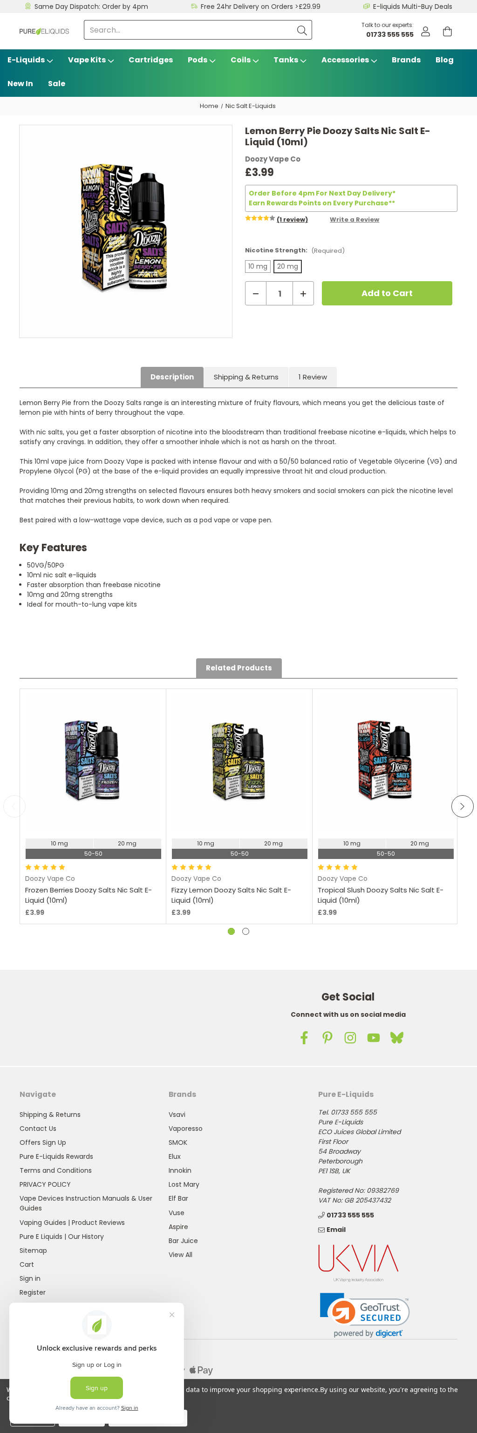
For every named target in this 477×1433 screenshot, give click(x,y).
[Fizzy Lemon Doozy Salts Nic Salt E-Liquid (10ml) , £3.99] (239, 762)
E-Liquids (26, 59)
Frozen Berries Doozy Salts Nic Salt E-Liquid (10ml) (88, 895)
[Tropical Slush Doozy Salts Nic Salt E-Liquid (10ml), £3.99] (385, 762)
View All (180, 1254)
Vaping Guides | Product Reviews (72, 1222)
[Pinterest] (327, 1037)
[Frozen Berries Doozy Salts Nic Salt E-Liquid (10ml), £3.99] (93, 762)
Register (33, 1292)
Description (172, 377)
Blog (445, 59)
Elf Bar (178, 1198)
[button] (365, 1315)
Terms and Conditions (56, 1170)
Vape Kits (87, 59)
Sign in (30, 1278)
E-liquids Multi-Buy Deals (412, 6)
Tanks (285, 59)
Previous (14, 806)
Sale (56, 83)
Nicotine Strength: (295, 250)
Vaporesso (186, 1128)
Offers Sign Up (43, 1142)
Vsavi (177, 1114)
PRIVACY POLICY (45, 1184)
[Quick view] (93, 805)
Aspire (178, 1226)
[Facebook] (304, 1037)
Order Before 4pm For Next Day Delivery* (322, 193)
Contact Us (38, 1128)
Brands (406, 59)
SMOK (178, 1142)
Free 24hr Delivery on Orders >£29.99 (260, 6)
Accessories (345, 59)
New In (20, 83)
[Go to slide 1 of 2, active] (231, 931)
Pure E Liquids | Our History (62, 1236)
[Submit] (302, 30)
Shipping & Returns (246, 377)
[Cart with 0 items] (447, 31)
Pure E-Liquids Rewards (56, 1156)
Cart (27, 1264)
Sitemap (33, 1250)
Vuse (176, 1212)
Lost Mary (184, 1184)
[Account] (426, 31)
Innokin (180, 1170)
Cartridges (151, 59)
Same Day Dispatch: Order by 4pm (91, 6)
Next (462, 806)
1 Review (313, 377)
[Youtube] (373, 1037)
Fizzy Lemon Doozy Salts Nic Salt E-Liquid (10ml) (231, 895)
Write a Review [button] (354, 219)
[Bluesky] (396, 1037)
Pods (197, 59)
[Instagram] (350, 1037)
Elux (175, 1156)
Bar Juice (183, 1240)
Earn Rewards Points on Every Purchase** (322, 203)
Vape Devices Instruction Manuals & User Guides (86, 1203)
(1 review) (292, 219)
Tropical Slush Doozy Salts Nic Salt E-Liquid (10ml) (380, 895)
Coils (241, 59)
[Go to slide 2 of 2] (245, 931)
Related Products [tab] (239, 668)
